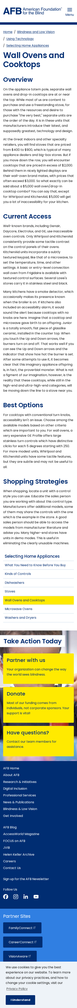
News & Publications (18, 802)
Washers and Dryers (20, 617)
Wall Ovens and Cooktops (25, 600)
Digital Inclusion (15, 788)
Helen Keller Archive (18, 854)
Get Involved (13, 816)
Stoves (10, 591)
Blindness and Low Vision (36, 32)
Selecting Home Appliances (27, 45)
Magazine (21, 834)
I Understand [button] (20, 1000)
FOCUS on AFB (14, 841)
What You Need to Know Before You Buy (35, 565)
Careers (9, 861)
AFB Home (11, 768)
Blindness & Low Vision (20, 809)
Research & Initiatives (20, 782)
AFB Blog (10, 827)
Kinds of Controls (18, 574)
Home (7, 32)
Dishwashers (14, 582)
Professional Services (19, 795)
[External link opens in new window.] (5, 897)
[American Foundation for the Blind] (32, 12)
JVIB (6, 847)
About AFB (11, 775)
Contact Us (12, 868)
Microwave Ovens (18, 609)
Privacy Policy (17, 988)
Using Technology (20, 39)
